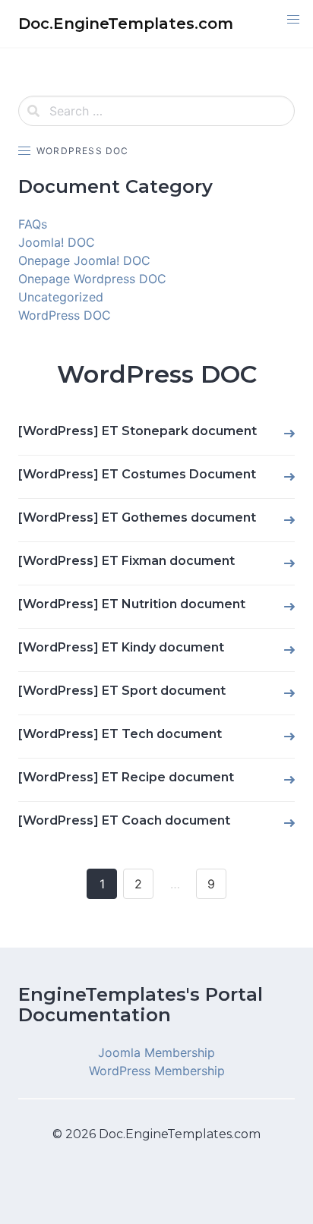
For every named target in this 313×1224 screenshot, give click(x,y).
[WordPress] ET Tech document (120, 734)
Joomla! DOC (56, 242)
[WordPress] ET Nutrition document (131, 604)
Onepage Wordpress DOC (92, 278)
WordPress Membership (157, 1070)
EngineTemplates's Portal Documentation (140, 1004)
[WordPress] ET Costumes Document (137, 474)
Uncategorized (60, 296)
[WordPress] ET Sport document (122, 690)
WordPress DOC (64, 315)
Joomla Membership (156, 1052)
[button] (293, 19)
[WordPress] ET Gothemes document (137, 517)
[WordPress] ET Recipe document (126, 777)
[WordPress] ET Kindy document (121, 647)
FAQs (32, 224)
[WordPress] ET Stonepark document (137, 431)
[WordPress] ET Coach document (124, 820)
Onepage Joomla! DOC (84, 260)
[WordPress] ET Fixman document (126, 561)
